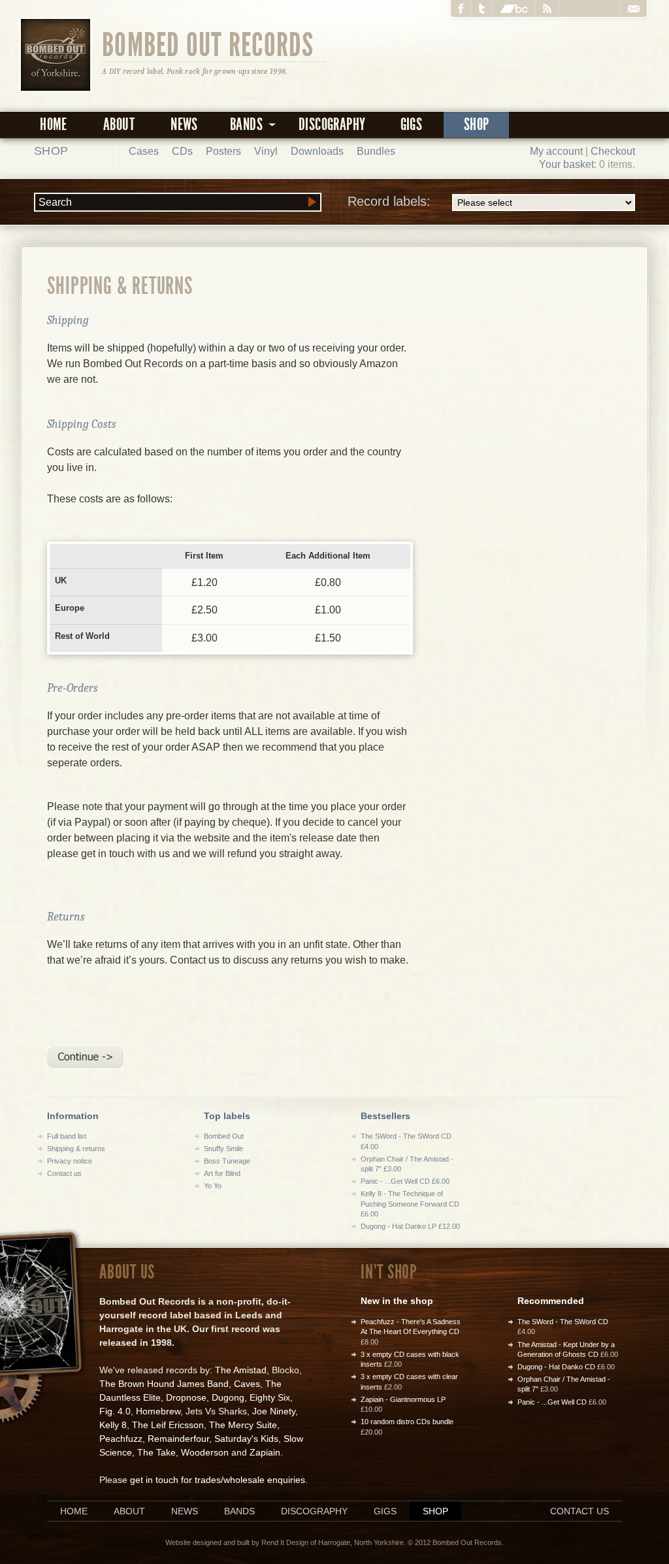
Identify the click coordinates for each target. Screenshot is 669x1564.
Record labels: (389, 201)
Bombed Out (224, 1136)
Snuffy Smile (223, 1148)
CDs (182, 151)
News (184, 124)
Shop (476, 124)
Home (53, 124)
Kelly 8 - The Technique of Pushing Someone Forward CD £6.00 (410, 1204)
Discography (332, 124)
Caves (247, 1383)
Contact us (64, 1173)
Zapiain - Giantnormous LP (403, 1399)
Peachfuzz (120, 1438)
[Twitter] (482, 8)
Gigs (411, 124)
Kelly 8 (113, 1425)
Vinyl (266, 151)
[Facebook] (461, 8)
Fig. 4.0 (115, 1411)
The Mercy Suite (243, 1425)
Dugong (228, 1397)
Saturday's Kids (246, 1438)
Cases (144, 151)
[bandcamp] (514, 8)
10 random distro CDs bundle (407, 1422)
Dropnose (186, 1397)
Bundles (376, 151)
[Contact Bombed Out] (633, 8)
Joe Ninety (273, 1411)
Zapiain (265, 1452)
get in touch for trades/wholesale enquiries (217, 1479)
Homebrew (158, 1411)
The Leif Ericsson (168, 1425)
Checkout (613, 151)
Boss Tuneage (227, 1161)
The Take (156, 1452)
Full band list (66, 1136)
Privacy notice (69, 1161)
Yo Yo (212, 1186)
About (119, 124)
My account (556, 151)
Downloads (317, 151)
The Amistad (241, 1370)
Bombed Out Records (208, 43)
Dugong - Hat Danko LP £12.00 (410, 1226)
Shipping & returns (76, 1148)
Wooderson (205, 1452)
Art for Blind (222, 1173)
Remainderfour (178, 1438)
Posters (223, 151)
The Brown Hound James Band (164, 1383)
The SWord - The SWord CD (562, 1322)
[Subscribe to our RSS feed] (547, 8)
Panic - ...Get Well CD (552, 1402)
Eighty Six (270, 1397)
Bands (239, 1511)
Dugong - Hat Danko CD (556, 1367)
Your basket (566, 164)
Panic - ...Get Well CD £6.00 (405, 1181)
